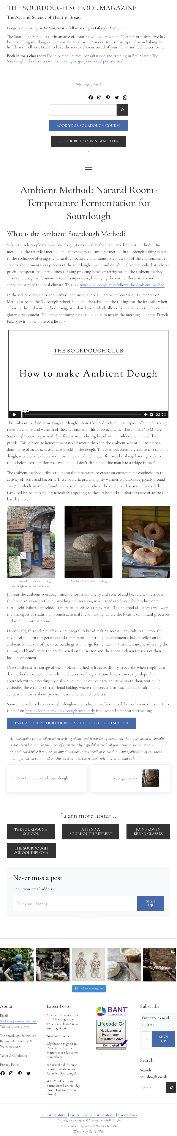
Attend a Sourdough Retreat (91, 831)
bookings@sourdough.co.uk (18, 1021)
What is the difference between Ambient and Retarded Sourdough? (62, 1069)
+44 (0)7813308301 (17, 1026)
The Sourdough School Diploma (31, 850)
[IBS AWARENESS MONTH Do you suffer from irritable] (88, 964)
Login (117, 1120)
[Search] (122, 110)
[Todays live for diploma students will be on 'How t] (17, 964)
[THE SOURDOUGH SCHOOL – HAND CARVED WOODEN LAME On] (124, 964)
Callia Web (96, 1131)
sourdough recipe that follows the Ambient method (122, 284)
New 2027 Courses (59, 1036)
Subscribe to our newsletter (88, 141)
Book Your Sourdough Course (88, 125)
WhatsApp (83, 84)
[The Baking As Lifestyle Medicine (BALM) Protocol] (160, 964)
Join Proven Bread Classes (148, 831)
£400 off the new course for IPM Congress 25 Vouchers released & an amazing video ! (63, 1021)
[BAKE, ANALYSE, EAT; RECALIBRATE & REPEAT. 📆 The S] (53, 964)
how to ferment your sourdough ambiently (60, 710)
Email (97, 84)
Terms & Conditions (53, 1115)
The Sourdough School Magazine (71, 7)
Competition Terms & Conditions (92, 1115)
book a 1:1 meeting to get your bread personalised (83, 61)
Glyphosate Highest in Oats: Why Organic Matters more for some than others (62, 1050)
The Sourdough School (30, 831)
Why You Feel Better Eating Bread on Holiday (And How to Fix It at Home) (63, 1087)
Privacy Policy (127, 1115)
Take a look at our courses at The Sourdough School (71, 723)
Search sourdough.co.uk (153, 1073)
